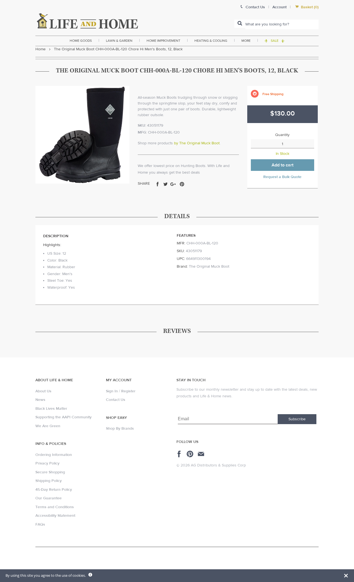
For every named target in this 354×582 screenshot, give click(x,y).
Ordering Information (53, 454)
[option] (82, 135)
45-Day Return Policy (53, 489)
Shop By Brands (120, 428)
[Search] (239, 24)
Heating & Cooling (210, 40)
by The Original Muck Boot (197, 143)
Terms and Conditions (54, 507)
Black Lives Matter (51, 408)
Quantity (282, 135)
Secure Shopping (50, 472)
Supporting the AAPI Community (63, 417)
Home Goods (81, 40)
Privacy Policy (47, 463)
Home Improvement (163, 40)
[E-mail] (201, 454)
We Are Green (47, 426)
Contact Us (115, 399)
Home (40, 49)
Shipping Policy (48, 480)
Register (128, 391)
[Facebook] (179, 454)
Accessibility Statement (55, 515)
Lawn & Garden (119, 40)
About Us (43, 391)
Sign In (112, 391)
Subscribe (297, 419)
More (246, 40)
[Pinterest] (190, 454)
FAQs (40, 524)
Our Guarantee (48, 498)
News (40, 399)
